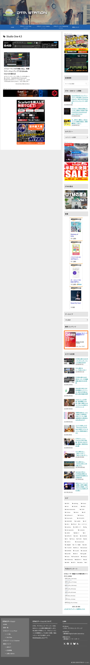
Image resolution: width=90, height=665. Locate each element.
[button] (86, 84)
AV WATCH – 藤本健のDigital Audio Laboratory (73, 632)
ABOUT (9, 647)
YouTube (9, 637)
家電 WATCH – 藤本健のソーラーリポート (71, 638)
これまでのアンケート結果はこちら (74, 609)
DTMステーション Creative (11, 640)
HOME (5, 624)
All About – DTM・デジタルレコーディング (72, 627)
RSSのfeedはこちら (39, 638)
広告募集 (9, 650)
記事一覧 (5, 627)
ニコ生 (9, 634)
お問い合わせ (11, 653)
